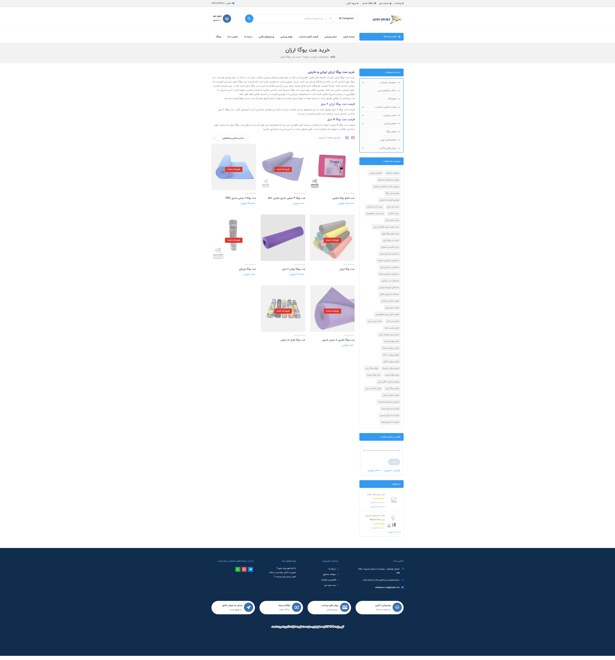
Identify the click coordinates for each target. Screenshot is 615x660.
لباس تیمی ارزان (375, 321)
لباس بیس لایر (392, 321)
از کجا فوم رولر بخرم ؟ (286, 568)
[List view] (346, 138)
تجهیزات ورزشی (388, 82)
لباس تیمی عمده (392, 328)
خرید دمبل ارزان (392, 220)
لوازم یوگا (391, 131)
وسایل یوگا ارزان (392, 388)
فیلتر (394, 462)
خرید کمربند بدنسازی (390, 247)
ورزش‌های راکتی (266, 36)
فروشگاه (392, 98)
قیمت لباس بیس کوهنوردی (387, 314)
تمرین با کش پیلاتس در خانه (282, 572)
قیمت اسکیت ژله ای (390, 301)
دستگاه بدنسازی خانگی (389, 294)
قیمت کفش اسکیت (308, 36)
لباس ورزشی (330, 36)
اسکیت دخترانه (392, 173)
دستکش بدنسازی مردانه (389, 274)
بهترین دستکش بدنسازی (388, 180)
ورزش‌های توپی (388, 140)
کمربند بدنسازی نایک (390, 408)
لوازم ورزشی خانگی (391, 361)
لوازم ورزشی (286, 36)
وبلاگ (218, 36)
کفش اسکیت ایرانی (391, 395)
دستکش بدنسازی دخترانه (388, 260)
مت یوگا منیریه (373, 375)
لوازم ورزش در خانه (391, 355)
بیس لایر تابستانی (374, 206)
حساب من (384, 3)
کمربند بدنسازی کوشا (390, 422)
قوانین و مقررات (328, 579)
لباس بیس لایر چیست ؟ (285, 576)
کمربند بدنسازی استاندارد (388, 402)
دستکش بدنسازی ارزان (389, 254)
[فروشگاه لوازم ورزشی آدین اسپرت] (388, 19)
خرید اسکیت (393, 213)
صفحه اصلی (349, 36)
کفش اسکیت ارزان (373, 388)
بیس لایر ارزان (393, 206)
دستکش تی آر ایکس (390, 281)
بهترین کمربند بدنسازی (389, 200)
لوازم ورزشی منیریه (391, 368)
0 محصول (217, 20)
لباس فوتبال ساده (391, 341)
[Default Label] (250, 569)
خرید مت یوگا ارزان (391, 240)
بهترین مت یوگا (392, 193)
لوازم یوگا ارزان (372, 368)
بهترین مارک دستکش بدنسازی (386, 186)
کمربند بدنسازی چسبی (389, 415)
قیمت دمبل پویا (392, 307)
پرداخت (398, 3)
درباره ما (248, 36)
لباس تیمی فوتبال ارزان (389, 334)
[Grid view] (352, 138)
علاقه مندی (367, 3)
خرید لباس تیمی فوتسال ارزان (386, 227)
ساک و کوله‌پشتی (387, 90)
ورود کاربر (351, 3)
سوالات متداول (329, 574)
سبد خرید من (330, 585)
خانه (333, 57)
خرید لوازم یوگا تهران (390, 233)
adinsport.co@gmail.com (387, 587)
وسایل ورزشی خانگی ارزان (388, 381)
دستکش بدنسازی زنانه (389, 267)
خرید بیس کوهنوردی (375, 213)
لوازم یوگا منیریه (392, 375)
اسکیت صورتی (375, 173)
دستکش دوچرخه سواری (389, 287)
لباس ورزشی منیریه (390, 348)
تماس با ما (233, 36)
